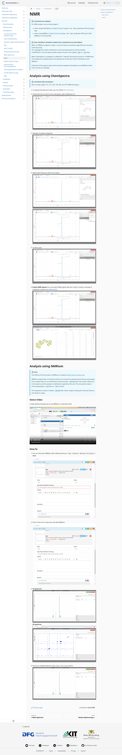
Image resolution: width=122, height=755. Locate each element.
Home (51, 751)
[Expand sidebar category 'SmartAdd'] (24, 88)
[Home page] (31, 8)
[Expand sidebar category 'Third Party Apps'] (24, 92)
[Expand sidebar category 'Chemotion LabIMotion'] (24, 17)
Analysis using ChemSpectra (107, 9)
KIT (43, 751)
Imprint (83, 751)
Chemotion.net (93, 3)
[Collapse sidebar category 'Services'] (24, 20)
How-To (104, 17)
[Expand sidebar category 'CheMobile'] (24, 79)
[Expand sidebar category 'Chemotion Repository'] (24, 14)
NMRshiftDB (52, 290)
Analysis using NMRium (106, 12)
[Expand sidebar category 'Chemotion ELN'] (24, 11)
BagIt (92, 28)
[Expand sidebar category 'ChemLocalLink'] (24, 85)
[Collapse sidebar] (13, 721)
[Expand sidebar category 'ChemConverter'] (24, 24)
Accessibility (62, 751)
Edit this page (38, 708)
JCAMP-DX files (57, 28)
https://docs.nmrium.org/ (76, 375)
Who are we (72, 3)
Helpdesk (81, 3)
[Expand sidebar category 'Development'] (24, 95)
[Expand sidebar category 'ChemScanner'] (24, 27)
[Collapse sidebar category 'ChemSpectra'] (24, 30)
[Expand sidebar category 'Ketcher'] (24, 82)
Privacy (73, 751)
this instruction (68, 90)
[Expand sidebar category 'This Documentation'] (24, 98)
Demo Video (105, 15)
